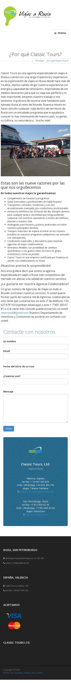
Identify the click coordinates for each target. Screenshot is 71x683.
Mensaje (8, 391)
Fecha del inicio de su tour (18, 366)
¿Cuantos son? (11, 376)
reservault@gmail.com (14, 313)
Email (6, 351)
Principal (40, 60)
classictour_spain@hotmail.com (36, 491)
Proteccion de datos (13, 672)
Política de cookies (33, 672)
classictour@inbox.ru (37, 514)
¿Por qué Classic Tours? (57, 60)
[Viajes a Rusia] (27, 13)
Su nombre (9, 341)
